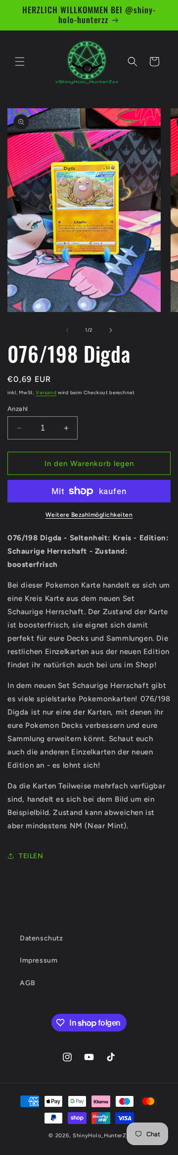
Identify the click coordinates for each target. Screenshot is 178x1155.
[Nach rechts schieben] (111, 330)
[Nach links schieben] (67, 330)
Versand (46, 392)
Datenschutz (41, 938)
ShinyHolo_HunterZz (101, 1135)
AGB (28, 983)
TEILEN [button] (31, 856)
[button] (20, 61)
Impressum (38, 960)
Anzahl (17, 408)
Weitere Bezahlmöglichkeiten (89, 514)
